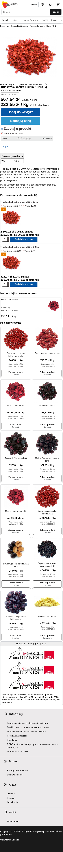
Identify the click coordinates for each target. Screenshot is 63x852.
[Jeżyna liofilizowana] (47, 391)
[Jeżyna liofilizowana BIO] (16, 444)
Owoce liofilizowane (9, 94)
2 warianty (16, 532)
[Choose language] (42, 4)
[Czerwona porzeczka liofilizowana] (47, 497)
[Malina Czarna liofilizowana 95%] (47, 444)
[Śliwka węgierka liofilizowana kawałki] (16, 549)
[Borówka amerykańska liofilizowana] (16, 602)
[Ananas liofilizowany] (47, 602)
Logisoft (12, 694)
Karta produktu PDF (13, 133)
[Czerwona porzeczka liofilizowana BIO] (16, 339)
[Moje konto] (50, 4)
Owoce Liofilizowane (10, 310)
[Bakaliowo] (10, 4)
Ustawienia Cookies (9, 840)
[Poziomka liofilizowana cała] (47, 339)
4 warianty (5, 307)
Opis (5, 146)
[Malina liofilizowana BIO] (16, 497)
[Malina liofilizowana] (53, 306)
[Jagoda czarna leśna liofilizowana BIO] (47, 549)
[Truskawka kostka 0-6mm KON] (30, 57)
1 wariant (15, 375)
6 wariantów (47, 638)
